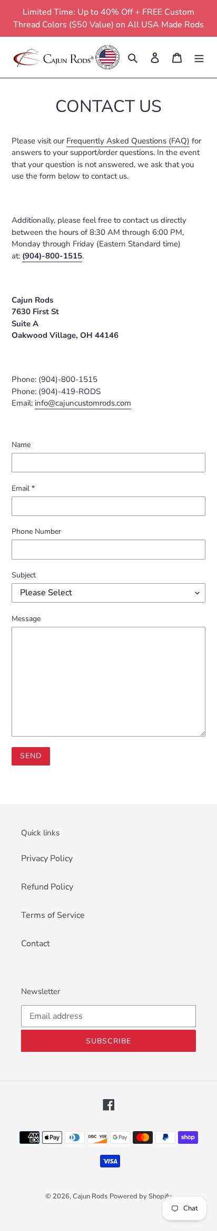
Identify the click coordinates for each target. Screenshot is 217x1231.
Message (26, 619)
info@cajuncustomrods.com (83, 403)
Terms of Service (53, 915)
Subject (24, 575)
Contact (35, 943)
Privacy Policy (47, 858)
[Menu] (199, 57)
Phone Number (36, 531)
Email (23, 488)
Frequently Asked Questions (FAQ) (128, 141)
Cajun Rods (90, 1196)
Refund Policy (47, 887)
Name (21, 445)
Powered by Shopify (141, 1196)
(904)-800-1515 (52, 256)
